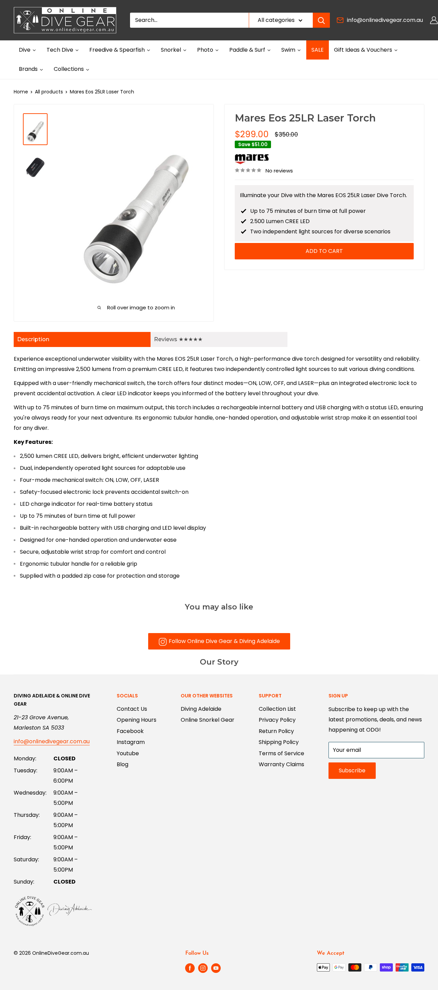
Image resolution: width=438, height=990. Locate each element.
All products (49, 91)
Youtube (128, 753)
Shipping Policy (279, 742)
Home (21, 91)
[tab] (82, 339)
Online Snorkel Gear (207, 720)
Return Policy (276, 731)
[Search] (321, 20)
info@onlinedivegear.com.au (385, 20)
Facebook (130, 731)
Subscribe (352, 770)
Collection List (277, 709)
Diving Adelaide (201, 709)
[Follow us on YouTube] (216, 968)
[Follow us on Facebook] (190, 968)
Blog (122, 764)
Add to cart (324, 251)
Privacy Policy (277, 720)
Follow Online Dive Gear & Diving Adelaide (224, 641)
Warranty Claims (281, 764)
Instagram (131, 742)
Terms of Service (281, 753)
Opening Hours (136, 720)
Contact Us (132, 709)
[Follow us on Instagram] (203, 968)
